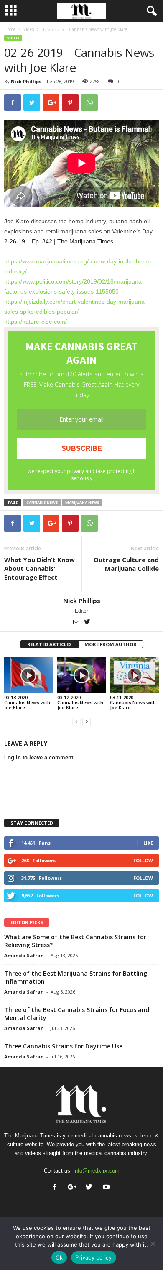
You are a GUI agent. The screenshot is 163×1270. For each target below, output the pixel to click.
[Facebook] (56, 1188)
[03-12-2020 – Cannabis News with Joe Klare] (81, 675)
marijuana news (82, 502)
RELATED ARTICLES (49, 644)
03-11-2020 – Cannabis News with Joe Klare (133, 702)
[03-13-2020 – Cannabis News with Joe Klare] (28, 675)
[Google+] (73, 1188)
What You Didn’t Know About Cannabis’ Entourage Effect (39, 568)
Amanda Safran (24, 955)
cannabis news (42, 502)
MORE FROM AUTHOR (110, 644)
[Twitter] (87, 623)
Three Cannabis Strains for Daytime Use (63, 1046)
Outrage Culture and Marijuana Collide (126, 563)
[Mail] (76, 623)
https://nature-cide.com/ (35, 321)
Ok (59, 1257)
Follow (143, 860)
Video (28, 29)
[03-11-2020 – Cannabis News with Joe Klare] (134, 675)
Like (148, 843)
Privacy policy (93, 1257)
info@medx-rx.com (97, 1171)
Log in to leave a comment (38, 757)
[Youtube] (107, 1188)
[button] (150, 11)
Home (9, 29)
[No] (152, 1243)
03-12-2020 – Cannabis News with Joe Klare (80, 702)
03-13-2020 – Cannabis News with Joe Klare (27, 702)
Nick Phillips (26, 81)
